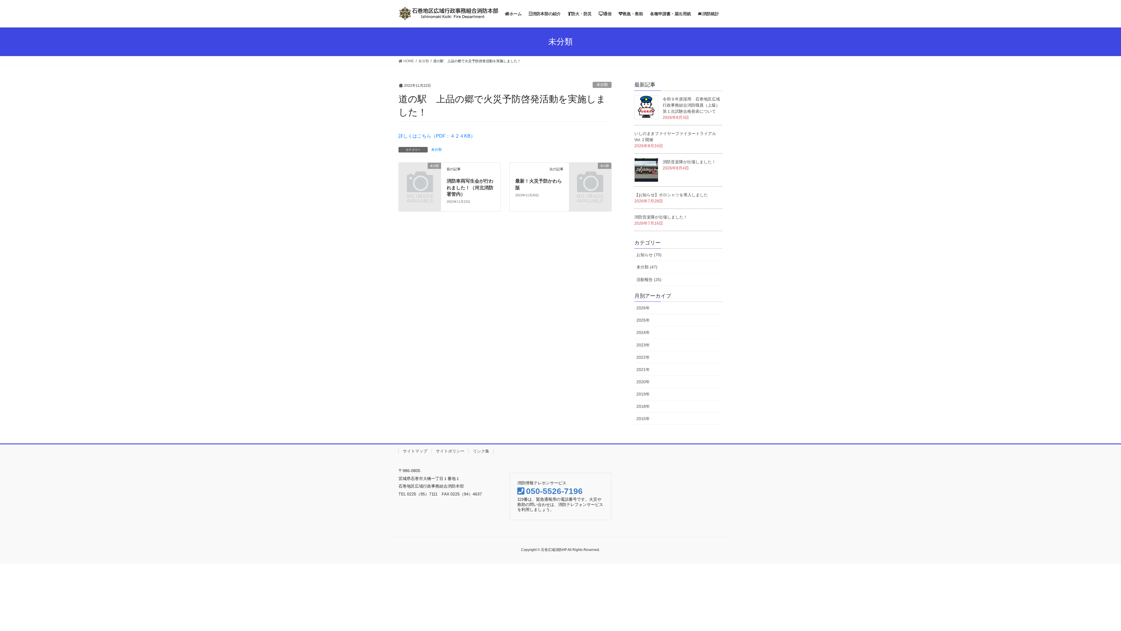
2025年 (643, 320)
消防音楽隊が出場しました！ (689, 162)
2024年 (643, 332)
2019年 (643, 394)
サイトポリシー (450, 451)
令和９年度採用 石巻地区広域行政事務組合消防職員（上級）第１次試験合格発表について (691, 105)
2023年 (643, 345)
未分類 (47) (646, 267)
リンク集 (481, 451)
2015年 (643, 418)
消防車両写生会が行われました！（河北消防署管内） (470, 187)
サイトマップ (415, 451)
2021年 (643, 369)
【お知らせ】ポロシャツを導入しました (671, 195)
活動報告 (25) (649, 279)
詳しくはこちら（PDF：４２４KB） (436, 136)
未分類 (602, 84)
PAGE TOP (1098, 604)
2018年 (643, 406)
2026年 (643, 308)
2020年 (643, 381)
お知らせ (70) (649, 254)
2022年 (643, 357)
